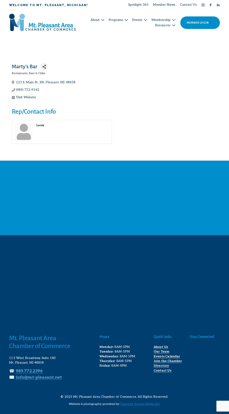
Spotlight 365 (138, 5)
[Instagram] (203, 5)
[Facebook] (210, 5)
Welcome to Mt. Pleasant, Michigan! (48, 5)
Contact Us (188, 5)
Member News (164, 5)
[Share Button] (44, 67)
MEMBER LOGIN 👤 (200, 22)
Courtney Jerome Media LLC (140, 404)
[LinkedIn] (218, 5)
